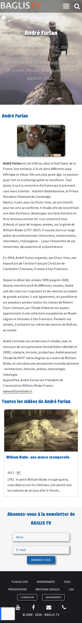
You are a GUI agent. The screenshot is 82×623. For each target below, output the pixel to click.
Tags (67, 582)
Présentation (17, 589)
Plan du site (20, 582)
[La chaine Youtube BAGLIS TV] (18, 607)
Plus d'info (41, 91)
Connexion (27, 597)
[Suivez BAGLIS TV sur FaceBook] (33, 607)
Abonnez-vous (41, 560)
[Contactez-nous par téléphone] (64, 607)
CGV (71, 589)
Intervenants (46, 582)
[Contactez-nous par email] (48, 607)
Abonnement (53, 597)
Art (19, 472)
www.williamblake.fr (17, 391)
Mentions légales (48, 589)
